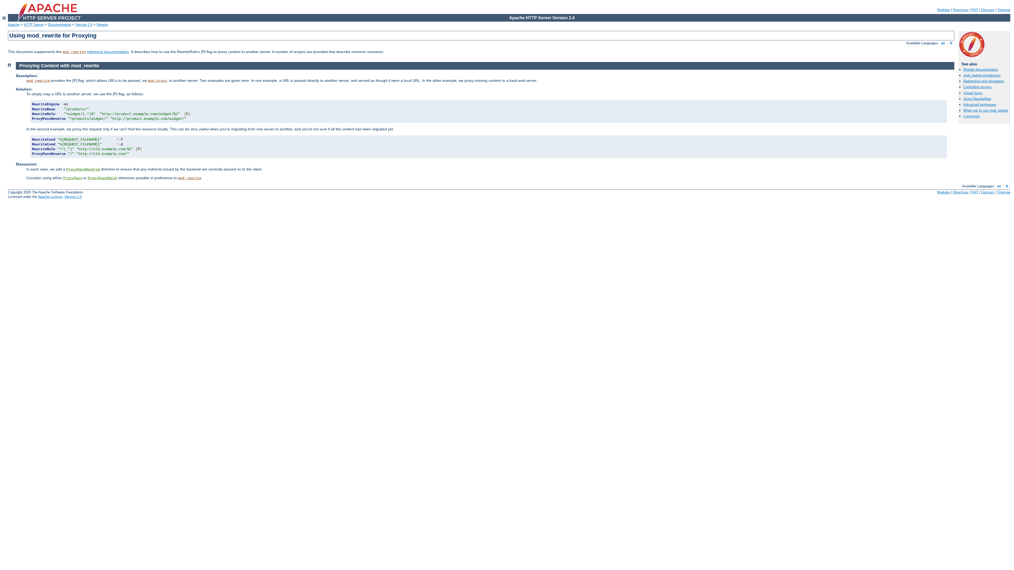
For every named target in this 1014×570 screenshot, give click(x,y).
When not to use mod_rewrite (985, 110)
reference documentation (108, 52)
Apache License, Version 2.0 (60, 197)
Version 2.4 (83, 25)
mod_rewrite (74, 52)
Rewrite (102, 25)
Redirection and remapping (983, 81)
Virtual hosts (973, 93)
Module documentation (980, 70)
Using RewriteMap (977, 99)
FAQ (974, 10)
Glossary (988, 10)
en (943, 43)
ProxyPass (72, 178)
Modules (943, 10)
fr (951, 43)
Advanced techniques (979, 105)
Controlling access (977, 87)
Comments (971, 116)
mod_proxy (157, 81)
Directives (960, 10)
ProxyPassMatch (102, 178)
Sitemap (1004, 10)
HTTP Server (34, 25)
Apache (14, 25)
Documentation (59, 25)
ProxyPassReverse (83, 169)
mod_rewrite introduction (982, 75)
